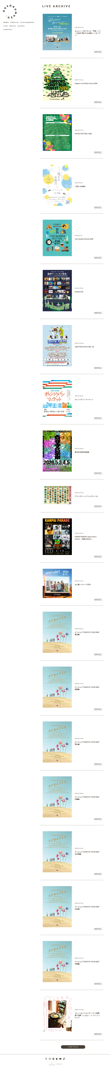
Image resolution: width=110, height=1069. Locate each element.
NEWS (6, 22)
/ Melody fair (59, 1064)
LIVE (5, 26)
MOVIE (13, 26)
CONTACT (8, 29)
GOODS (21, 26)
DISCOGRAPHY (28, 22)
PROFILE (15, 22)
